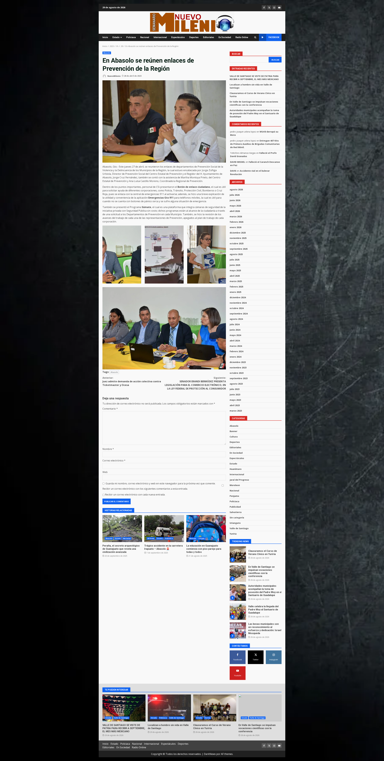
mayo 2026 (235, 205)
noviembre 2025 (238, 238)
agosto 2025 (236, 254)
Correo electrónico (113, 460)
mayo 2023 (235, 399)
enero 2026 (235, 227)
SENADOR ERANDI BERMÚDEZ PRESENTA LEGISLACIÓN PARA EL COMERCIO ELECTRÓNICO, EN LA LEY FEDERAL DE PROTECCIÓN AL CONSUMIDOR (195, 383)
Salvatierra (236, 512)
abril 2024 (235, 340)
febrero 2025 (236, 286)
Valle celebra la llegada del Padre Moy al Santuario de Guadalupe (238, 592)
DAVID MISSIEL (237, 162)
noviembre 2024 (238, 302)
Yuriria (233, 533)
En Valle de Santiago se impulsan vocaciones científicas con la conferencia (238, 554)
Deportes (194, 37)
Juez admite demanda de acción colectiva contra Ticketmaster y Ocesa (131, 381)
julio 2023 (235, 389)
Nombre (108, 449)
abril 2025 (235, 275)
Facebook (273, 37)
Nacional (144, 37)
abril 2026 (235, 211)
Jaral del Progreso (239, 479)
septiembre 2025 (239, 248)
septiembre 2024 (239, 313)
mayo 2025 (235, 270)
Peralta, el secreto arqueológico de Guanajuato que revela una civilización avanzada (122, 528)
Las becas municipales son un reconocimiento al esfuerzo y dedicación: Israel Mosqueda (238, 611)
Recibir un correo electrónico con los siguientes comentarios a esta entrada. (145, 488)
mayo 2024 (235, 335)
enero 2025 (235, 292)
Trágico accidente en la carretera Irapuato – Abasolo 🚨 (164, 528)
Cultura (234, 436)
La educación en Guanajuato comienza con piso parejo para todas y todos (206, 528)
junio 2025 (235, 265)
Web (105, 472)
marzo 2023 (236, 410)
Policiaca (131, 37)
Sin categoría (237, 517)
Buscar (236, 54)
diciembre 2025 (238, 232)
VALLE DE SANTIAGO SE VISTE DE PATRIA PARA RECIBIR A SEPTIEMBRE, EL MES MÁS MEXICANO (238, 630)
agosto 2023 (236, 383)
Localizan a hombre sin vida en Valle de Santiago (169, 707)
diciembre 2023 (238, 362)
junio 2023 (235, 394)
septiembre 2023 (239, 378)
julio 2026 (235, 194)
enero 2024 (235, 356)
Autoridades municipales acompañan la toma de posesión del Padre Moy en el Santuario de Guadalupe (254, 113)
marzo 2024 (236, 346)
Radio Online (242, 37)
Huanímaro (236, 469)
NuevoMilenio (114, 76)
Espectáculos (178, 37)
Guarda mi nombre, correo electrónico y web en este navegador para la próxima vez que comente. (160, 483)
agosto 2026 (236, 189)
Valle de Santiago (239, 528)
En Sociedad (225, 37)
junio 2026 (235, 200)
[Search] (255, 37)
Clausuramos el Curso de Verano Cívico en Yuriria (214, 707)
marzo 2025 (236, 281)
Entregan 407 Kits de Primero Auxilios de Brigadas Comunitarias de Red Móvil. (255, 144)
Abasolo (106, 53)
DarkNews (210, 754)
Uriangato (235, 523)
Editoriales (208, 37)
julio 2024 (235, 324)
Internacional (160, 37)
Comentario (110, 408)
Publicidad (235, 506)
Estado (116, 37)
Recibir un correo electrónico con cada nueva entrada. (135, 494)
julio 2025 (235, 259)
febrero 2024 (236, 351)
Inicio (105, 37)
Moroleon (235, 485)
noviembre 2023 (238, 367)
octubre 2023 (237, 373)
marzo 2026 (236, 216)
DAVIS (233, 170)
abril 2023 (235, 405)
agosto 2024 (236, 319)
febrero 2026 (236, 221)
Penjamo (234, 496)
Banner (233, 431)
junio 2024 (235, 329)
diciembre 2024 (238, 297)
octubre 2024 (237, 308)
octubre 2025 (237, 243)
